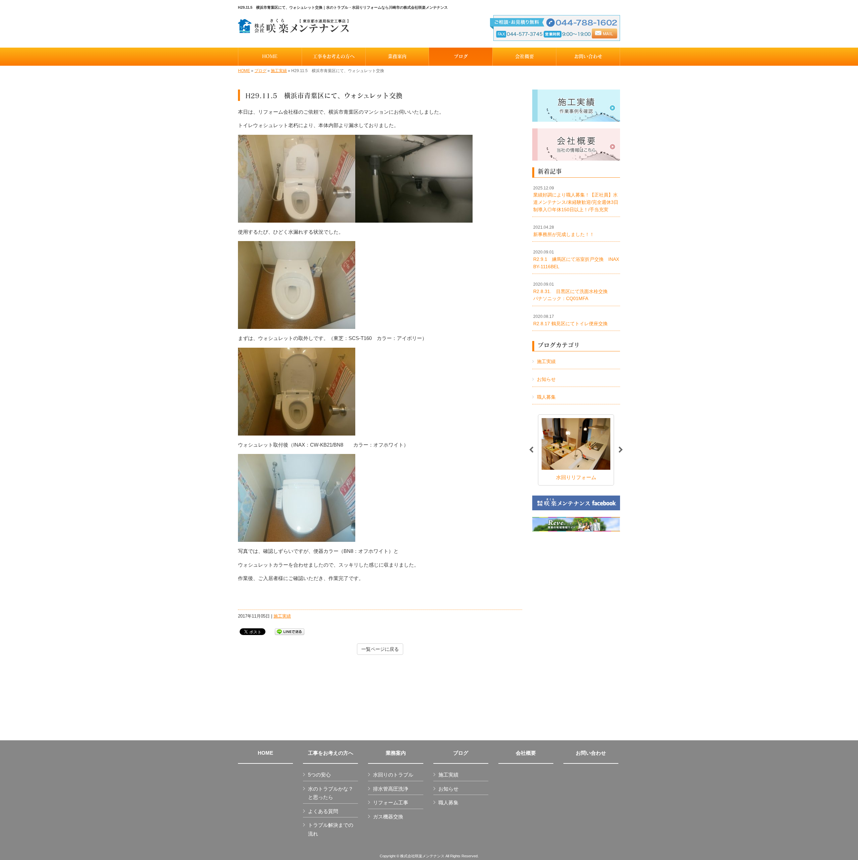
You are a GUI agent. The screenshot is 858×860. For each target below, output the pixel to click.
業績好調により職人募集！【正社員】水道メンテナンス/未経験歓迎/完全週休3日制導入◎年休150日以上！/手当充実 (575, 199)
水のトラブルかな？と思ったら (330, 793)
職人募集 (546, 397)
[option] (576, 449)
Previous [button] (531, 450)
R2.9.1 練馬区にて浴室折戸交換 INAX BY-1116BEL (576, 259)
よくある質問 (323, 811)
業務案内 (396, 753)
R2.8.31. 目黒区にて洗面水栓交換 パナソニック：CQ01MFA (575, 291)
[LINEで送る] (289, 631)
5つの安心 (319, 775)
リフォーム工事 (390, 802)
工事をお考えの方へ (330, 753)
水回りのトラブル (393, 775)
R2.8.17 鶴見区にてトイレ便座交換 (570, 320)
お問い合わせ (591, 753)
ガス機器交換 (388, 816)
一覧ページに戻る (380, 649)
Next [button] (620, 450)
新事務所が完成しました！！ (563, 231)
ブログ (260, 70)
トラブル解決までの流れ (330, 829)
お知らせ (546, 379)
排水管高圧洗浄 (390, 789)
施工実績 (279, 70)
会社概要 (526, 753)
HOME (244, 70)
